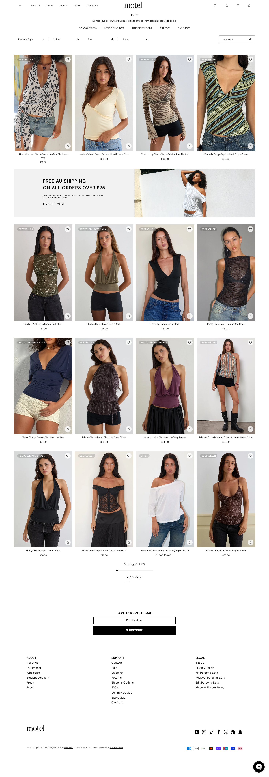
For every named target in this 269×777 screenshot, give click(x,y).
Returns (116, 677)
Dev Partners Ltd (116, 748)
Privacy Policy (205, 668)
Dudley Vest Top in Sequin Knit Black (226, 324)
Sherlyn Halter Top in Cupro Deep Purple (165, 437)
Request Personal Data (210, 677)
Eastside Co (68, 748)
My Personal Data (207, 673)
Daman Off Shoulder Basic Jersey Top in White (165, 550)
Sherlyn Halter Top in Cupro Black (43, 550)
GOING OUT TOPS (88, 28)
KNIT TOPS (165, 28)
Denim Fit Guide (121, 692)
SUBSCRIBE (134, 630)
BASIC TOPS (184, 28)
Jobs (30, 687)
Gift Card (117, 702)
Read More (171, 20)
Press (30, 682)
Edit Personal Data (207, 682)
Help (114, 668)
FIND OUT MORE (54, 204)
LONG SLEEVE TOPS (114, 28)
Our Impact (34, 668)
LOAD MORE (134, 577)
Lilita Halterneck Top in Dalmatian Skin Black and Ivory (43, 156)
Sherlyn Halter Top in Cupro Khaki (104, 324)
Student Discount (38, 677)
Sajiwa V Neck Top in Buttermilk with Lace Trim (104, 154)
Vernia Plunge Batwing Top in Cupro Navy (43, 437)
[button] (68, 59)
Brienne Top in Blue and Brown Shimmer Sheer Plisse (226, 437)
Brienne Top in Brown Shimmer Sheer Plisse (104, 437)
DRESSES (92, 5)
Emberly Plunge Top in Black (165, 324)
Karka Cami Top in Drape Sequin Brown (226, 550)
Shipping (117, 673)
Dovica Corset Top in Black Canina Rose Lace (104, 550)
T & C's (200, 662)
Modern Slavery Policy (210, 687)
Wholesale (33, 673)
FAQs (114, 687)
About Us (32, 662)
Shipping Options (122, 682)
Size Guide (118, 697)
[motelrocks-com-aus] (133, 5)
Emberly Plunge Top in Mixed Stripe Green (226, 154)
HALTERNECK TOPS (142, 28)
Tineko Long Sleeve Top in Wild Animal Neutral (165, 154)
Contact (116, 662)
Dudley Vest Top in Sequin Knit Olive (43, 324)
